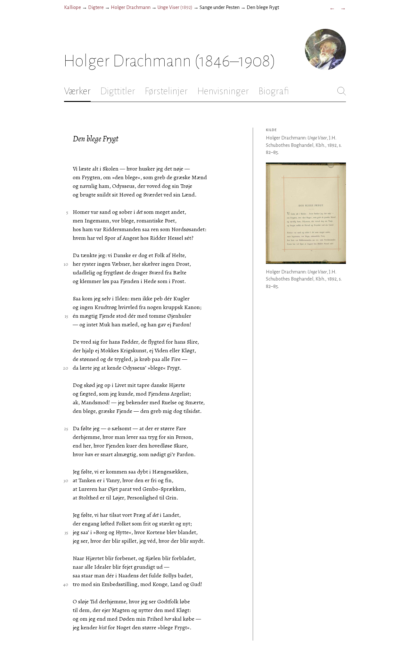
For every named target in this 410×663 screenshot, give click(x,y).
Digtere (96, 7)
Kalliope (72, 7)
